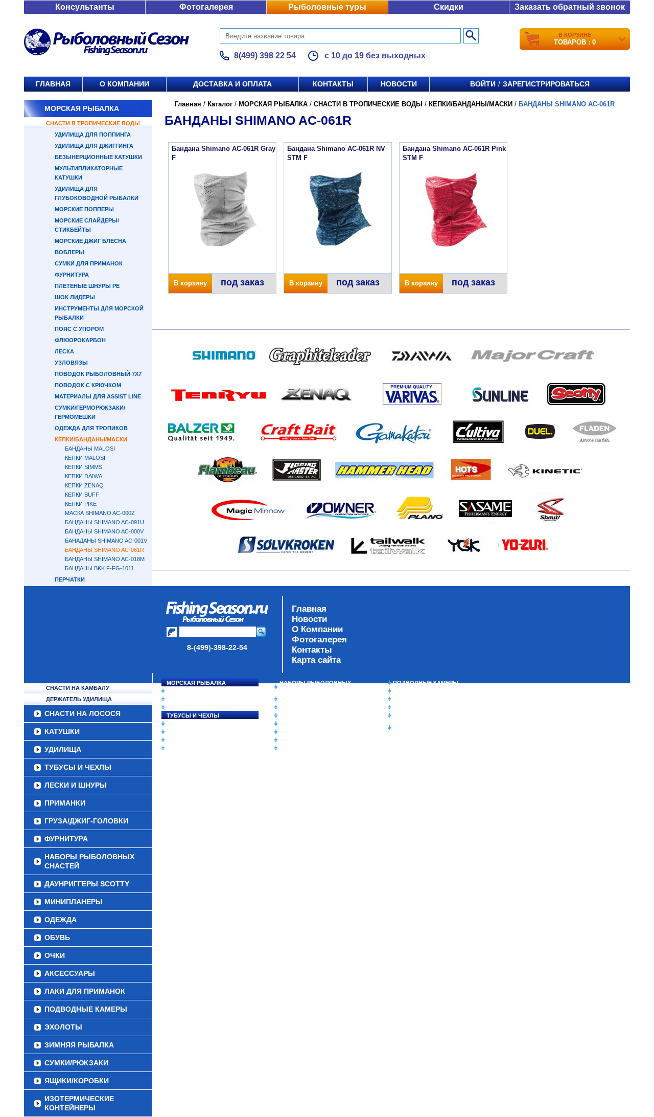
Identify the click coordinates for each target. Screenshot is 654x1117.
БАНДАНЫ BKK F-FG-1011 (99, 568)
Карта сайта (316, 660)
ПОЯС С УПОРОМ (79, 329)
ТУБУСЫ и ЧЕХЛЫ (193, 715)
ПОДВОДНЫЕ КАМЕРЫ (425, 683)
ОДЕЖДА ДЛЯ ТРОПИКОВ (91, 428)
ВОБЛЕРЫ (69, 252)
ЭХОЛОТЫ (408, 691)
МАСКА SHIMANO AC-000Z (100, 513)
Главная (53, 84)
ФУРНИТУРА (72, 275)
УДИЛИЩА (181, 707)
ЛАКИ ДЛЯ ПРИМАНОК (311, 748)
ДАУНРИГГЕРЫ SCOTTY (312, 699)
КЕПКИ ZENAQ (84, 485)
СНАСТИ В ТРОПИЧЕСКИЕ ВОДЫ (93, 123)
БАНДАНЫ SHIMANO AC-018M (105, 559)
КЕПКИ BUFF (82, 495)
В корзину (190, 283)
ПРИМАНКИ (183, 732)
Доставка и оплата (232, 84)
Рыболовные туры (327, 7)
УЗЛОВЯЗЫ (71, 363)
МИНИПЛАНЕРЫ (302, 707)
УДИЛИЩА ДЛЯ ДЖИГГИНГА (94, 146)
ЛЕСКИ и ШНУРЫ (191, 724)
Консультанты (84, 7)
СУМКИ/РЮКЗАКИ (417, 707)
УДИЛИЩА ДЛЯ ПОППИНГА (93, 134)
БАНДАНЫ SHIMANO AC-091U (104, 522)
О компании (124, 84)
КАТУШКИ (180, 699)
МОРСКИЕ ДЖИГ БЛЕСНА (90, 241)
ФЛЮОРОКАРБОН (80, 340)
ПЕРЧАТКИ (70, 579)
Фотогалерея (206, 7)
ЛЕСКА (64, 351)
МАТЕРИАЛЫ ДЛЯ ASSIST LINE (98, 396)
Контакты (333, 84)
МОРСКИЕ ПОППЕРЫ (84, 209)
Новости (399, 84)
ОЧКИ (287, 732)
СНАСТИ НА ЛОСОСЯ (197, 691)
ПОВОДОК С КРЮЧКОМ (88, 385)
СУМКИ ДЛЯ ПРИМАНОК (89, 263)
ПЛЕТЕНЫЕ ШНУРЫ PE (87, 286)
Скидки (448, 7)
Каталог (219, 104)
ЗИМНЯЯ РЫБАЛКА (420, 699)
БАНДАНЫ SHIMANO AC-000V (104, 531)
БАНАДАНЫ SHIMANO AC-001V (106, 541)
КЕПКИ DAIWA (83, 476)
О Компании (317, 629)
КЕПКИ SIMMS (83, 467)
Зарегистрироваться (546, 84)
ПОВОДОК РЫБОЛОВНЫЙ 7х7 (98, 374)
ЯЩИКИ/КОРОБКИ (418, 715)
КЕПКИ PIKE (81, 504)
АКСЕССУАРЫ (299, 740)
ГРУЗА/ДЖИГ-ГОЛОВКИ (199, 740)
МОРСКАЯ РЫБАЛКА (81, 108)
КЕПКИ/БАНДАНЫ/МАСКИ (91, 439)
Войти (483, 84)
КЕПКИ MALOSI (85, 458)
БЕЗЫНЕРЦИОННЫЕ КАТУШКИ (98, 157)
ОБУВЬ (289, 724)
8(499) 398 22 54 (265, 55)
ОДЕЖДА (292, 715)
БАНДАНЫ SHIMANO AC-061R (104, 550)
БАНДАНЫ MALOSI (90, 448)
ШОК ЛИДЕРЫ (75, 297)
